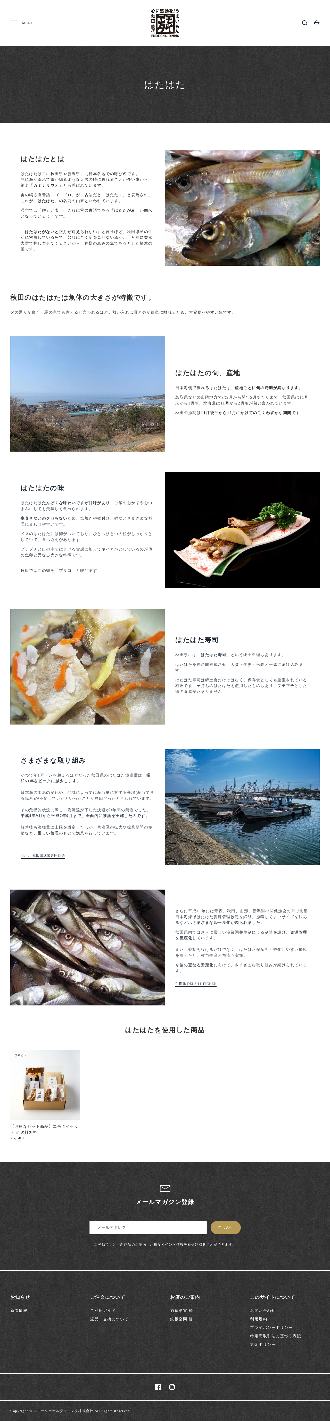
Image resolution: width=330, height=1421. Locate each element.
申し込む (225, 1227)
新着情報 (18, 1310)
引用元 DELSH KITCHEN (196, 984)
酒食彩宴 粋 (181, 1310)
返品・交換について (109, 1319)
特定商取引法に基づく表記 (275, 1336)
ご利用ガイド (103, 1310)
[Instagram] (172, 1387)
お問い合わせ (263, 1310)
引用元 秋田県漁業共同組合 (43, 855)
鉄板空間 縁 (181, 1319)
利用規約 (258, 1319)
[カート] (316, 23)
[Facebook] (158, 1387)
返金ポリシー (263, 1344)
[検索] (304, 23)
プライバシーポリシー (271, 1327)
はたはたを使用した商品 (165, 1030)
